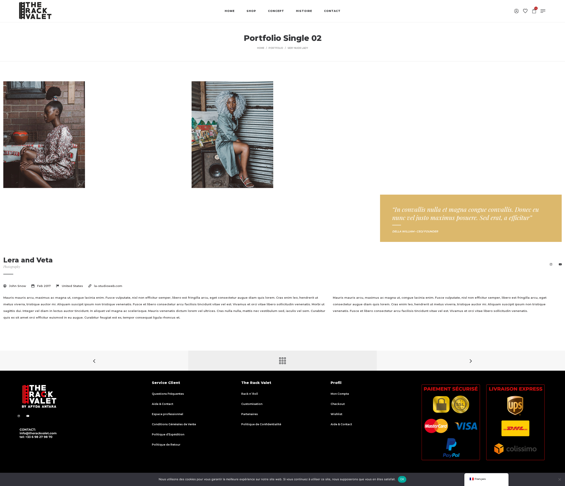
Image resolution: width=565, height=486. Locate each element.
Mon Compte (340, 393)
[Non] (559, 479)
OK (402, 479)
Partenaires (249, 414)
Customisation (251, 404)
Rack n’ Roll (249, 393)
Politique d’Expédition (168, 434)
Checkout (338, 404)
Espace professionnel (167, 414)
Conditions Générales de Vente (174, 424)
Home (260, 48)
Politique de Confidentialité (261, 424)
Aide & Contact (162, 404)
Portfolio (276, 48)
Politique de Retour (166, 444)
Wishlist (336, 414)
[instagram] (551, 264)
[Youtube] (560, 264)
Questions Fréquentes (168, 393)
